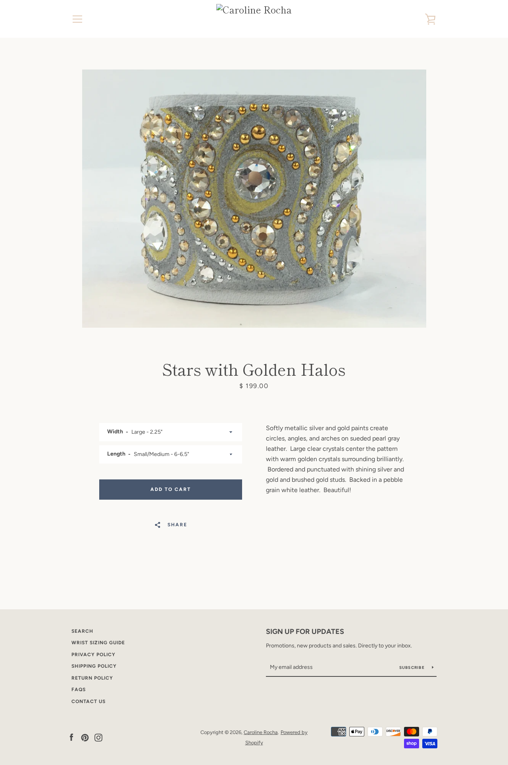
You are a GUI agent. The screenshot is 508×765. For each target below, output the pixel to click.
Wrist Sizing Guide (98, 642)
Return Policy (92, 678)
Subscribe (412, 667)
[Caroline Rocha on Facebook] (71, 737)
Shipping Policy (94, 666)
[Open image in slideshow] (254, 199)
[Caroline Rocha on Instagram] (98, 737)
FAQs (78, 689)
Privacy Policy (93, 654)
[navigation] (77, 19)
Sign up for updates (305, 631)
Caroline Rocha (261, 732)
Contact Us (88, 701)
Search (82, 631)
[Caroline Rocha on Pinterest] (85, 737)
